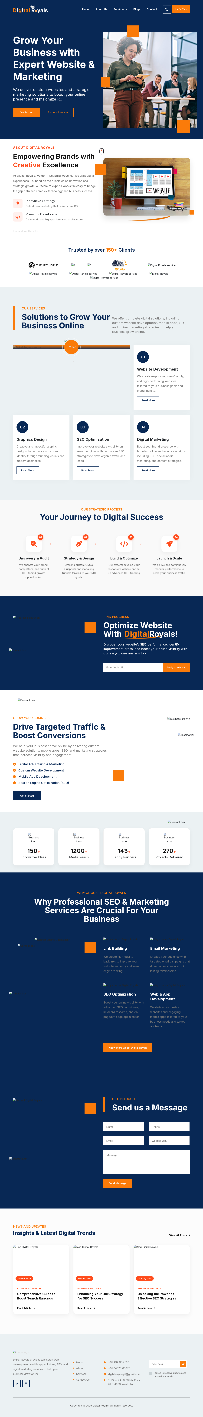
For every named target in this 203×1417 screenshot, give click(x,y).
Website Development (129, 16)
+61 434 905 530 (118, 1362)
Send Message (117, 1183)
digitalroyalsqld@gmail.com (124, 1374)
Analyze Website (176, 667)
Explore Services (58, 112)
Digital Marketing (126, 22)
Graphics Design (125, 34)
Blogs (136, 9)
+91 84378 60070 (119, 1368)
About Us (101, 9)
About (80, 1368)
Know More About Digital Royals (128, 1047)
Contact (152, 9)
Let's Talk (181, 9)
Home (85, 9)
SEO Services (123, 28)
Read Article (24, 1308)
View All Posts (178, 1235)
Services (119, 9)
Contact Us (83, 1379)
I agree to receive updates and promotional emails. (170, 1375)
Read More (148, 400)
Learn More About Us (25, 231)
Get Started (26, 112)
